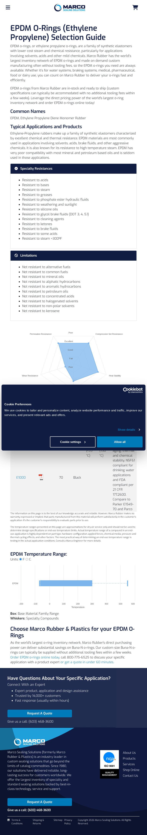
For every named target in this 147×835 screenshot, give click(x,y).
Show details (126, 429)
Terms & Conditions (17, 822)
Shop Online (131, 770)
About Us (129, 753)
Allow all (120, 441)
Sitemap (58, 820)
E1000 (21, 477)
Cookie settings (70, 441)
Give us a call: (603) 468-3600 (30, 721)
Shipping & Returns (38, 822)
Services (129, 764)
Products (129, 758)
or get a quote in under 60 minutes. (87, 662)
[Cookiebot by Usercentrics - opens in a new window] (126, 390)
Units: (14, 559)
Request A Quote (39, 713)
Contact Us (130, 776)
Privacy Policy (68, 822)
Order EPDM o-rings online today (34, 657)
